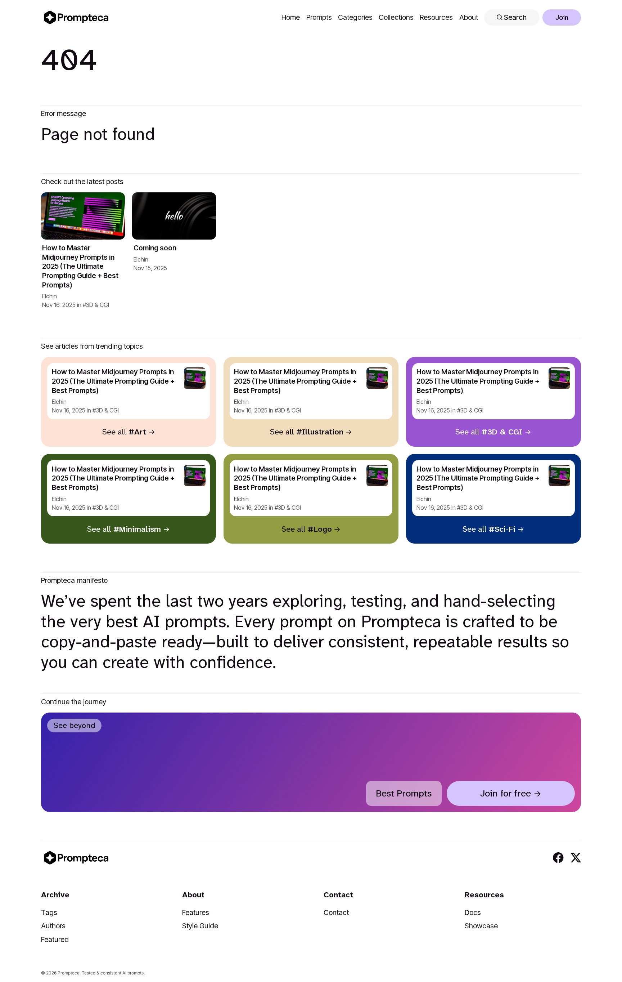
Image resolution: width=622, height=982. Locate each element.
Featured (55, 939)
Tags (49, 912)
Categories (355, 17)
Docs (473, 912)
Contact (336, 912)
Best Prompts (404, 793)
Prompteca (69, 973)
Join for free (505, 793)
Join (561, 17)
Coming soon (155, 248)
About (468, 17)
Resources (436, 17)
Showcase (481, 925)
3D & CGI (97, 304)
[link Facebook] (558, 857)
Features (195, 912)
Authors (53, 925)
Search (514, 17)
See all (124, 432)
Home (290, 17)
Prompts (319, 17)
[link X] (576, 857)
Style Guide (200, 925)
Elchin (49, 296)
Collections (396, 17)
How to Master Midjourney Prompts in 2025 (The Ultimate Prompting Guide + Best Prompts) (80, 266)
